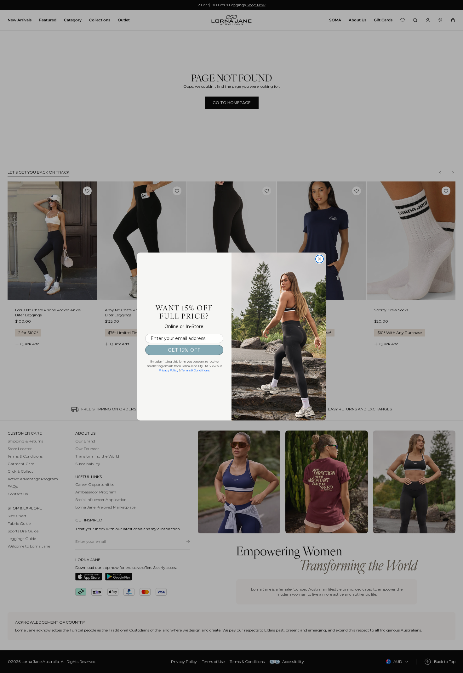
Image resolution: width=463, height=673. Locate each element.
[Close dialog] (319, 259)
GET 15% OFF (184, 350)
